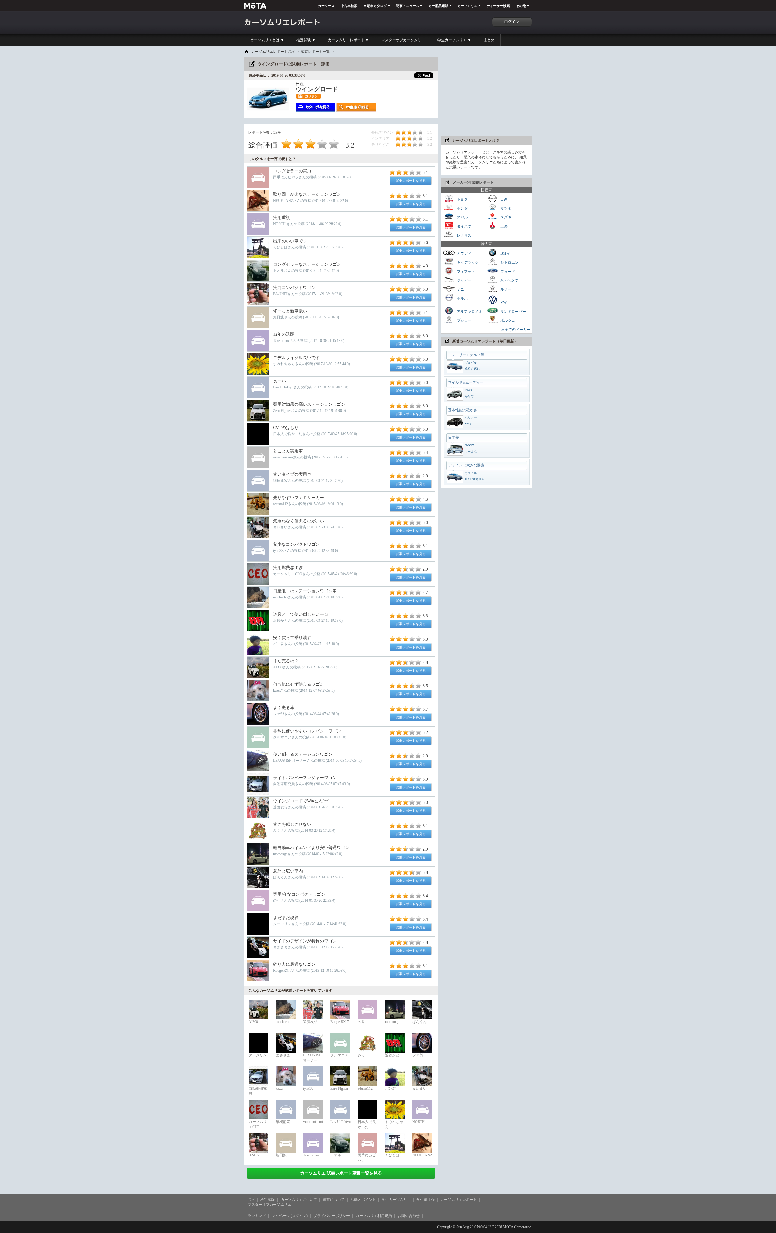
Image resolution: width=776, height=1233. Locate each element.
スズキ (505, 217)
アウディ (463, 253)
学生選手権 (425, 1200)
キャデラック (467, 262)
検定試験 (267, 1200)
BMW (505, 253)
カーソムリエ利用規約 (374, 1216)
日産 (504, 199)
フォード (507, 271)
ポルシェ (507, 320)
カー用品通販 (438, 6)
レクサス (463, 235)
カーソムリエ (467, 6)
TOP (251, 1200)
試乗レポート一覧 (315, 51)
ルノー (505, 289)
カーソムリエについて (299, 1200)
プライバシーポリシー (331, 1216)
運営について (334, 1200)
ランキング (257, 1216)
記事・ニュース (407, 6)
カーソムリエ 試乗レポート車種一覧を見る (341, 1173)
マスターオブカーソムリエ (403, 40)
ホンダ (462, 208)
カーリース (326, 6)
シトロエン (509, 262)
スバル (462, 217)
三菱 (504, 226)
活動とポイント (363, 1200)
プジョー (463, 320)
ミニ (460, 289)
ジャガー (463, 280)
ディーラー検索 (498, 6)
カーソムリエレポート (458, 1200)
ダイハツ (463, 226)
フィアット (465, 271)
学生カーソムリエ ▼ (454, 40)
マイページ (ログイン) (290, 1216)
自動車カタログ (375, 6)
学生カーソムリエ (396, 1200)
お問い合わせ (409, 1216)
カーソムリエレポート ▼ (348, 40)
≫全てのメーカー (515, 330)
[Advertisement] (486, 95)
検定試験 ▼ (306, 40)
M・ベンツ (509, 280)
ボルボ (462, 298)
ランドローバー (513, 311)
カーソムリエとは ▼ (267, 40)
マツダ (505, 208)
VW (503, 302)
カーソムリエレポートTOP (273, 51)
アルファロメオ (469, 311)
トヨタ (462, 199)
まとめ (488, 40)
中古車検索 (349, 6)
